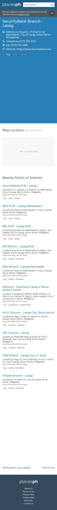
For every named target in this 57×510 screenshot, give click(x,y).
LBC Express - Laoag (15, 332)
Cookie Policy (23, 14)
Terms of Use (29, 491)
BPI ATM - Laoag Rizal (16, 226)
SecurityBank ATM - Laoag (19, 185)
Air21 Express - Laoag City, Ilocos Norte (28, 312)
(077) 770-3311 (27, 41)
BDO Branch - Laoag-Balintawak (23, 266)
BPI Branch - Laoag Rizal (18, 246)
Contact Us (28, 503)
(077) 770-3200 (19, 45)
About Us (28, 488)
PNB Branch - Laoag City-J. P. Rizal (24, 355)
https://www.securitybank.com (34, 49)
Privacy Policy (28, 494)
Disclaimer (28, 500)
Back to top (49, 467)
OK (52, 13)
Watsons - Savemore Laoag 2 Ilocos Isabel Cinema (25, 288)
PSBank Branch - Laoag (17, 375)
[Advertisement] (28, 94)
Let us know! (23, 467)
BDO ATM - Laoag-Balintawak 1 (22, 205)
